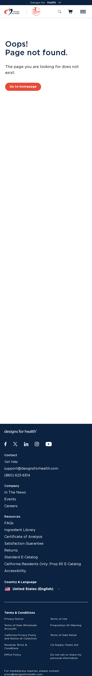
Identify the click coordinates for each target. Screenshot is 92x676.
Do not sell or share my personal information (65, 656)
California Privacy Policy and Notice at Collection (20, 637)
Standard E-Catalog (21, 557)
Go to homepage (23, 86)
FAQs (8, 523)
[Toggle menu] (83, 11)
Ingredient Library (19, 530)
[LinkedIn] (26, 444)
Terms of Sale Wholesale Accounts (20, 627)
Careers (11, 506)
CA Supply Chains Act (64, 645)
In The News (15, 492)
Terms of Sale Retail (63, 635)
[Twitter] (15, 444)
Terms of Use (58, 619)
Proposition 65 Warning (65, 625)
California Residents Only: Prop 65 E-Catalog (42, 564)
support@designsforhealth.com (31, 468)
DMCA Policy (12, 654)
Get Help (11, 461)
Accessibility (15, 571)
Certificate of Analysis (23, 536)
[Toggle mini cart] (71, 11)
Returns (11, 550)
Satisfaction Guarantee (23, 543)
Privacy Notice (14, 619)
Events (10, 499)
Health (51, 2)
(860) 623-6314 (17, 475)
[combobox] (32, 589)
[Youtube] (49, 444)
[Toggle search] (59, 11)
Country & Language (20, 582)
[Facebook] (5, 444)
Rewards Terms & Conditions (15, 647)
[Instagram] (37, 444)
